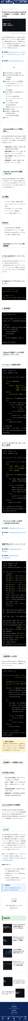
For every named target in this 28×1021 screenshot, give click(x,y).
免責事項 (14, 1010)
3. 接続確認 (9, 90)
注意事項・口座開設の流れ (12, 111)
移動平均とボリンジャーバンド (14, 107)
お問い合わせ (14, 1012)
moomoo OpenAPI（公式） (17, 60)
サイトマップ (14, 1014)
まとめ (6, 117)
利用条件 (8, 79)
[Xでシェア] (13, 901)
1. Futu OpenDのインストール (14, 83)
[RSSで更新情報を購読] (17, 908)
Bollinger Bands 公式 (15, 549)
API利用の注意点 (10, 113)
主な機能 (8, 77)
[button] (15, 901)
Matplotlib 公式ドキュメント (17, 528)
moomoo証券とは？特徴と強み (13, 73)
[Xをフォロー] (11, 908)
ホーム (14, 1004)
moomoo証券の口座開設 (12, 115)
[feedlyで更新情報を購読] (14, 908)
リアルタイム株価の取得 (12, 96)
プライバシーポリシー (14, 1008)
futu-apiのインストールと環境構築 (14, 81)
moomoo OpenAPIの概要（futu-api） (15, 75)
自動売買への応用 (9, 109)
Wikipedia (4, 551)
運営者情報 (14, 1006)
